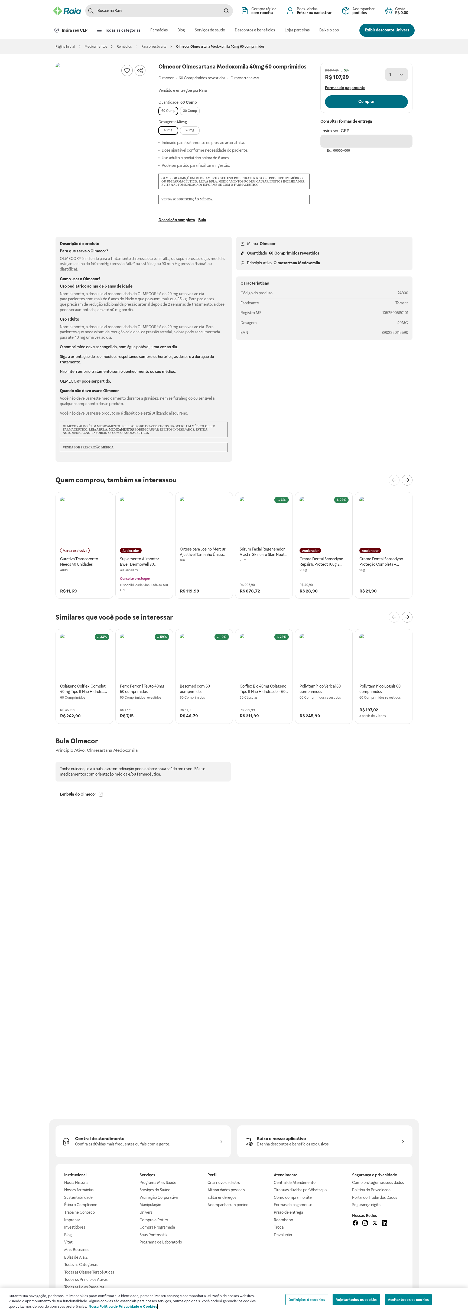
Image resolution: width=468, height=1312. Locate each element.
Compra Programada (157, 1227)
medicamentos (121, 429)
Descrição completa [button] (176, 220)
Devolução (283, 1235)
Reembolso (283, 1220)
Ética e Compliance (80, 1205)
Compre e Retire (153, 1220)
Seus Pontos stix (153, 1235)
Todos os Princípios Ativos (86, 1279)
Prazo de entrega (288, 1212)
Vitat (68, 1242)
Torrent (401, 303)
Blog (68, 1235)
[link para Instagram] (365, 1224)
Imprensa (72, 1220)
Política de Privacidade (371, 1190)
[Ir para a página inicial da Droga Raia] (67, 10)
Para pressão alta (153, 46)
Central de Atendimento (295, 1182)
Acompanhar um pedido (227, 1205)
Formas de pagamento (293, 1205)
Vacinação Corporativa (158, 1197)
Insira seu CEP (335, 130)
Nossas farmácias (78, 1190)
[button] (102, 109)
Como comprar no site (293, 1197)
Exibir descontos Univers (387, 30)
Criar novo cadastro (223, 1182)
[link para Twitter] (375, 1224)
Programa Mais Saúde (157, 1182)
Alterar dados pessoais (226, 1190)
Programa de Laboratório (160, 1242)
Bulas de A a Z (76, 1257)
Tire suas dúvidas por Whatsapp (300, 1190)
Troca (279, 1227)
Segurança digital (366, 1205)
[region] (234, 1300)
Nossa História (76, 1182)
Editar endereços (221, 1197)
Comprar (366, 101)
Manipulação (150, 1205)
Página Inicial (65, 46)
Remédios (124, 46)
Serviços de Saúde (154, 1190)
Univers (145, 1212)
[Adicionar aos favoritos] (127, 70)
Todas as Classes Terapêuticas (89, 1272)
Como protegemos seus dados (378, 1182)
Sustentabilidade (78, 1197)
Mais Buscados (76, 1250)
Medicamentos (95, 46)
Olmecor (267, 244)
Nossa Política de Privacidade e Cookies (123, 1306)
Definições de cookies (306, 1299)
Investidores (74, 1227)
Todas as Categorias (81, 1264)
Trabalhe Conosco (79, 1212)
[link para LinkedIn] (384, 1224)
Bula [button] (202, 220)
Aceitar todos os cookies (408, 1299)
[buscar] (226, 10)
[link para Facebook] (355, 1224)
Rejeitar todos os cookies (356, 1299)
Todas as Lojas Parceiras (84, 1287)
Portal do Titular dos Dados (374, 1197)
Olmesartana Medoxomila (297, 263)
